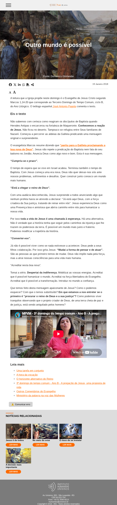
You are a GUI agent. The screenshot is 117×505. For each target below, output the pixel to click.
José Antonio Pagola (64, 106)
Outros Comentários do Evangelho (36, 391)
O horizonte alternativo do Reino (34, 378)
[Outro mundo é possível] (32, 84)
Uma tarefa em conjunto (30, 370)
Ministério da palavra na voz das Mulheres (40, 395)
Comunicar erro (20, 404)
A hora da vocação (27, 374)
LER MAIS (13, 445)
